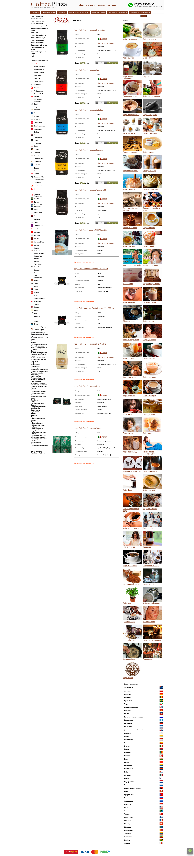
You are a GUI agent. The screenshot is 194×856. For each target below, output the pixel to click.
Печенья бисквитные (38, 386)
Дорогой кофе (128, 640)
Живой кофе (128, 284)
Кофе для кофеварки (151, 603)
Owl (35, 275)
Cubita (36, 149)
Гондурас (128, 726)
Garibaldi (37, 171)
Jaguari (36, 202)
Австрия (127, 691)
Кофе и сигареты (150, 115)
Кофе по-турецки (150, 471)
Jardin (36, 209)
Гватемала (128, 720)
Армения (127, 694)
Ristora (36, 292)
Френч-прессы (36, 422)
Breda (36, 113)
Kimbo (36, 216)
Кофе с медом (129, 246)
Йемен (126, 749)
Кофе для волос (149, 340)
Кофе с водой (148, 584)
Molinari (37, 251)
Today (36, 310)
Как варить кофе (130, 377)
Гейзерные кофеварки (39, 344)
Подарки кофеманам (151, 284)
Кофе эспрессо (149, 228)
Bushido (37, 119)
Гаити (126, 714)
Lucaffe (36, 229)
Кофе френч (128, 490)
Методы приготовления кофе (140, 12)
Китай (126, 762)
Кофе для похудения (151, 96)
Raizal (36, 286)
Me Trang (37, 239)
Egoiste (36, 168)
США (126, 808)
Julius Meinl (38, 212)
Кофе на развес (37, 42)
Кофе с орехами (149, 377)
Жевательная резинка (39, 353)
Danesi (36, 156)
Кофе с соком (128, 358)
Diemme (37, 165)
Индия (126, 736)
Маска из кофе (149, 622)
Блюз (36, 324)
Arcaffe (36, 97)
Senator (36, 304)
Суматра (127, 804)
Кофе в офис (148, 528)
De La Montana (39, 159)
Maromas (37, 235)
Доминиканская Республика (135, 730)
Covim (36, 146)
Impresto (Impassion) (38, 195)
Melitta (36, 245)
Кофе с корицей (149, 396)
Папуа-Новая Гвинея (132, 788)
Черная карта (39, 329)
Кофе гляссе (148, 433)
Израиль (127, 733)
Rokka (36, 295)
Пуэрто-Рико (129, 795)
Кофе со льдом (129, 189)
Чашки (33, 434)
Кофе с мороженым (131, 115)
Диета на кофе (129, 622)
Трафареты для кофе (132, 471)
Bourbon (37, 110)
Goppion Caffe (39, 177)
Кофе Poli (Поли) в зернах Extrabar (88, 110)
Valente (36, 319)
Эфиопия (128, 837)
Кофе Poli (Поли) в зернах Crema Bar (89, 30)
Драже (33, 351)
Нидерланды (129, 782)
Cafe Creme (38, 123)
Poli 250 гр (38, 76)
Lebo (35, 222)
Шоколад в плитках (38, 437)
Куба (126, 772)
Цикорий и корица (37, 425)
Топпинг (34, 415)
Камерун (127, 752)
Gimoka (36, 174)
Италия (104, 39)
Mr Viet (36, 258)
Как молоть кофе (130, 228)
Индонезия (128, 739)
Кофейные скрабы (130, 171)
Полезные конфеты (38, 395)
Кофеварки (35, 363)
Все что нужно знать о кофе (118, 12)
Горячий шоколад (37, 346)
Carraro (36, 135)
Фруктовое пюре (37, 423)
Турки (33, 417)
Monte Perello (39, 254)
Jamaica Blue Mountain (38, 205)
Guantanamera (39, 180)
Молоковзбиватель (38, 378)
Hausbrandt (38, 186)
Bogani (36, 107)
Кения (126, 759)
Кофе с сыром (148, 152)
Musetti (36, 261)
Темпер (33, 413)
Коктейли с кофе (149, 302)
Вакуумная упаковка (106, 43)
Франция (127, 820)
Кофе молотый (37, 18)
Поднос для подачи (38, 393)
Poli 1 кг (37, 79)
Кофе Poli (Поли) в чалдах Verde (87, 428)
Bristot (36, 116)
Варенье (34, 341)
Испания (127, 743)
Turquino (37, 316)
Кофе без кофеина (38, 35)
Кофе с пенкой (149, 490)
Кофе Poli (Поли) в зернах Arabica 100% (90, 190)
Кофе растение (129, 603)
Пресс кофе (147, 547)
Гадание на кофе (130, 96)
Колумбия (128, 765)
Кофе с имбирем (130, 39)
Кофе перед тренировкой (128, 78)
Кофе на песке (129, 302)
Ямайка (127, 840)
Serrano (37, 307)
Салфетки (34, 400)
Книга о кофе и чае (38, 358)
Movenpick (38, 256)
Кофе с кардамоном (131, 340)
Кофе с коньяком (150, 133)
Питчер (33, 388)
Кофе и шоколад (130, 452)
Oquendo (37, 270)
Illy (35, 189)
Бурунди (127, 704)
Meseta (36, 248)
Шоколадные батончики (36, 443)
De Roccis (37, 161)
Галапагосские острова (133, 717)
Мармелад (35, 375)
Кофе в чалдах (37, 23)
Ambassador (38, 91)
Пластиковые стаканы (39, 390)
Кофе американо (130, 566)
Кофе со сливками (150, 189)
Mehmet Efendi (39, 242)
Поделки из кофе (150, 509)
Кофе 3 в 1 (35, 33)
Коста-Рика (128, 769)
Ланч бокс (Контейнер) (39, 371)
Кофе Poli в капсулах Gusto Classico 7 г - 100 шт (94, 308)
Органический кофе (39, 45)
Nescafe (36, 267)
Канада (127, 756)
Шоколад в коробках (38, 435)
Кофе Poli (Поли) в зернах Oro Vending (90, 344)
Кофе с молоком (149, 39)
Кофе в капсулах (37, 21)
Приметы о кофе (130, 152)
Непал (126, 778)
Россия (127, 798)
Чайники (34, 427)
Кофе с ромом (129, 396)
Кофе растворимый (39, 26)
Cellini (36, 140)
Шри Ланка (128, 830)
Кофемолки (35, 366)
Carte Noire (38, 138)
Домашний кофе (130, 659)
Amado (36, 88)
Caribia (36, 132)
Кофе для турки (37, 40)
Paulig (36, 280)
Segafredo (37, 301)
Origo (36, 273)
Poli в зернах (38, 82)
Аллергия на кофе (150, 265)
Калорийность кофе (151, 566)
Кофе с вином (148, 321)
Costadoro (37, 143)
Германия (128, 723)
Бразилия (128, 701)
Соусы (33, 405)
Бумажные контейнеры (39, 334)
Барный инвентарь (38, 332)
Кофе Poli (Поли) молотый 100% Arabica (91, 230)
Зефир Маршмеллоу (38, 354)
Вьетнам (127, 710)
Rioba (36, 289)
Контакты (62, 12)
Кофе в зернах (37, 16)
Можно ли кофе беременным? (149, 453)
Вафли (33, 342)
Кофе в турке (148, 58)
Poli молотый (39, 69)
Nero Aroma (38, 264)
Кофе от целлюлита (131, 528)
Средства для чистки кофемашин (38, 407)
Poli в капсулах (39, 66)
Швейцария (129, 824)
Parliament (38, 278)
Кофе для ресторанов (152, 640)
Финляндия (128, 817)
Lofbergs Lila (38, 226)
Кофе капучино (129, 58)
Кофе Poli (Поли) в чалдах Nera (87, 386)
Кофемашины (36, 364)
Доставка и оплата (49, 12)
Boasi (36, 104)
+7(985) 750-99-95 (144, 4)
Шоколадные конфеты (39, 445)
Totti (35, 314)
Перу (126, 791)
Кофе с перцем (149, 358)
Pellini (36, 284)
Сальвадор (128, 801)
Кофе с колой (148, 246)
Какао (33, 356)
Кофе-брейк (128, 678)
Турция (127, 814)
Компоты (34, 361)
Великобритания (131, 707)
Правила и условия (98, 12)
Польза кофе (128, 433)
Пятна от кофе (129, 547)
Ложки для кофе (37, 373)
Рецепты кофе (129, 133)
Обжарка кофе (129, 321)
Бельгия (127, 697)
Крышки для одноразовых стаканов (39, 368)
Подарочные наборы (38, 391)
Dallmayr (37, 152)
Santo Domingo (39, 298)
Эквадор (127, 833)
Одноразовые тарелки (39, 385)
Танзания (128, 811)
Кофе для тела (149, 414)
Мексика (127, 775)
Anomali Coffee (39, 94)
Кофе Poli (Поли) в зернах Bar (86, 70)
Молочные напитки (38, 380)
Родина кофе (148, 659)
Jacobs (36, 199)
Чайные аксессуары (38, 432)
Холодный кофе (149, 171)
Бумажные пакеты (37, 336)
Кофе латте (147, 77)
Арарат (36, 321)
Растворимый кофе (131, 584)
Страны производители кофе (78, 12)
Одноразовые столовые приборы (38, 382)
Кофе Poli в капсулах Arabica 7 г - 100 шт (91, 269)
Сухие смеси (35, 410)
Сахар (33, 402)
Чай (32, 56)
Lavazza (37, 219)
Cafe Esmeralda (39, 126)
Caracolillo (38, 129)
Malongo (37, 232)
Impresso (37, 192)
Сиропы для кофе (37, 403)
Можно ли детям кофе (132, 265)
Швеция (127, 827)
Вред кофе (127, 414)
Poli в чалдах (39, 72)
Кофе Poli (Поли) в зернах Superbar (89, 150)
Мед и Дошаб (36, 376)
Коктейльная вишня (38, 359)
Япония (127, 843)
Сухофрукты (35, 412)
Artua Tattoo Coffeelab (38, 100)
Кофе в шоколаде (38, 37)
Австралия (128, 688)
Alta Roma (37, 84)
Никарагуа (128, 785)
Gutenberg (37, 182)
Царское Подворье (41, 327)
